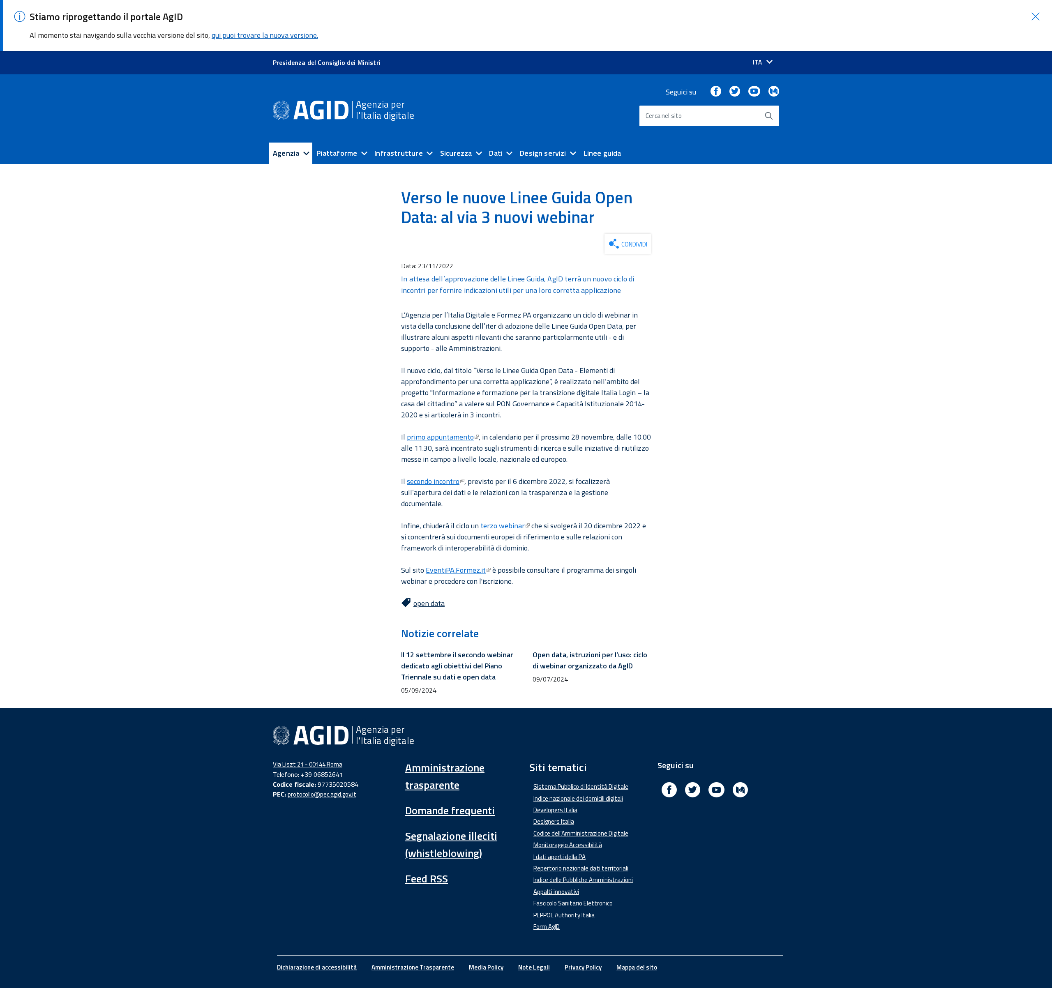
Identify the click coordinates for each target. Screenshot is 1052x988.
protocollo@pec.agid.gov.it (322, 794)
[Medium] (773, 91)
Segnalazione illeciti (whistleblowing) (451, 844)
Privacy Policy (583, 967)
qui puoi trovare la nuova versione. (265, 35)
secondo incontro (433, 481)
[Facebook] (716, 91)
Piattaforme (336, 153)
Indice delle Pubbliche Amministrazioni (583, 879)
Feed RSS (426, 879)
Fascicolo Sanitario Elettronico (573, 903)
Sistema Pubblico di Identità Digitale (580, 786)
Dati (496, 153)
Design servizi (543, 153)
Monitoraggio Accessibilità (567, 845)
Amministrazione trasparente (444, 776)
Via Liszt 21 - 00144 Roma (307, 764)
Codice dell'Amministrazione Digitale (580, 833)
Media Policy (486, 967)
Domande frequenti (450, 810)
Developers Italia (555, 810)
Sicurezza (456, 153)
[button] (1035, 16)
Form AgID (546, 926)
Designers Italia (553, 821)
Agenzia (286, 153)
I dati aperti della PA (559, 856)
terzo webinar (502, 525)
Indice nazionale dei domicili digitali (578, 798)
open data (429, 603)
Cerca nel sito (664, 115)
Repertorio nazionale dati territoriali (580, 868)
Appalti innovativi (556, 891)
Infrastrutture (398, 153)
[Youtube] (754, 91)
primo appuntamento (440, 436)
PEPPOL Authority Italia (564, 915)
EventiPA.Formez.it (456, 570)
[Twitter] (734, 91)
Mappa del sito (636, 967)
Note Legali (534, 967)
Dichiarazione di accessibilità (317, 967)
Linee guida (602, 153)
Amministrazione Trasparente (412, 967)
